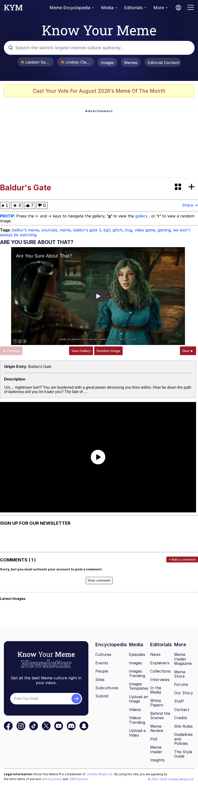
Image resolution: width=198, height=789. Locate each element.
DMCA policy (79, 779)
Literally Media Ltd (100, 774)
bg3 (106, 230)
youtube (49, 230)
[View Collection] (178, 187)
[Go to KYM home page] (13, 9)
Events (101, 663)
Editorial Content (163, 62)
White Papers (156, 702)
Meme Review (156, 728)
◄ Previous (11, 351)
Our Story (183, 693)
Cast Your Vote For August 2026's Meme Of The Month (99, 91)
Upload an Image (138, 699)
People (101, 671)
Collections (160, 671)
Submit (102, 696)
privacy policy (52, 779)
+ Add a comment (182, 559)
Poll (153, 739)
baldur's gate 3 (87, 230)
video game (144, 230)
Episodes (137, 654)
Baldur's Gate (39, 367)
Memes (130, 62)
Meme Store (179, 674)
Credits (180, 718)
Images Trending (137, 673)
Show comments (99, 580)
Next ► (188, 351)
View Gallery (81, 351)
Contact (181, 709)
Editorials (133, 7)
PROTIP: (8, 216)
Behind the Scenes (160, 715)
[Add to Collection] (192, 187)
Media (107, 7)
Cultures (103, 654)
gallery (142, 216)
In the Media (155, 690)
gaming (164, 230)
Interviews (160, 679)
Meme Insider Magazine (183, 659)
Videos (135, 709)
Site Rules (183, 726)
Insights (157, 760)
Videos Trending (137, 720)
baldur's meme (25, 230)
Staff (179, 701)
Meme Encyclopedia (70, 7)
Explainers (159, 663)
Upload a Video (137, 732)
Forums (181, 684)
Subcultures (106, 688)
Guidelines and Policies (183, 739)
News (155, 654)
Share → (190, 205)
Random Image (108, 351)
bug (128, 230)
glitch (118, 230)
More (158, 7)
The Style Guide (183, 754)
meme (65, 230)
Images (107, 62)
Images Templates (138, 686)
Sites (100, 679)
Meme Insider (156, 749)
